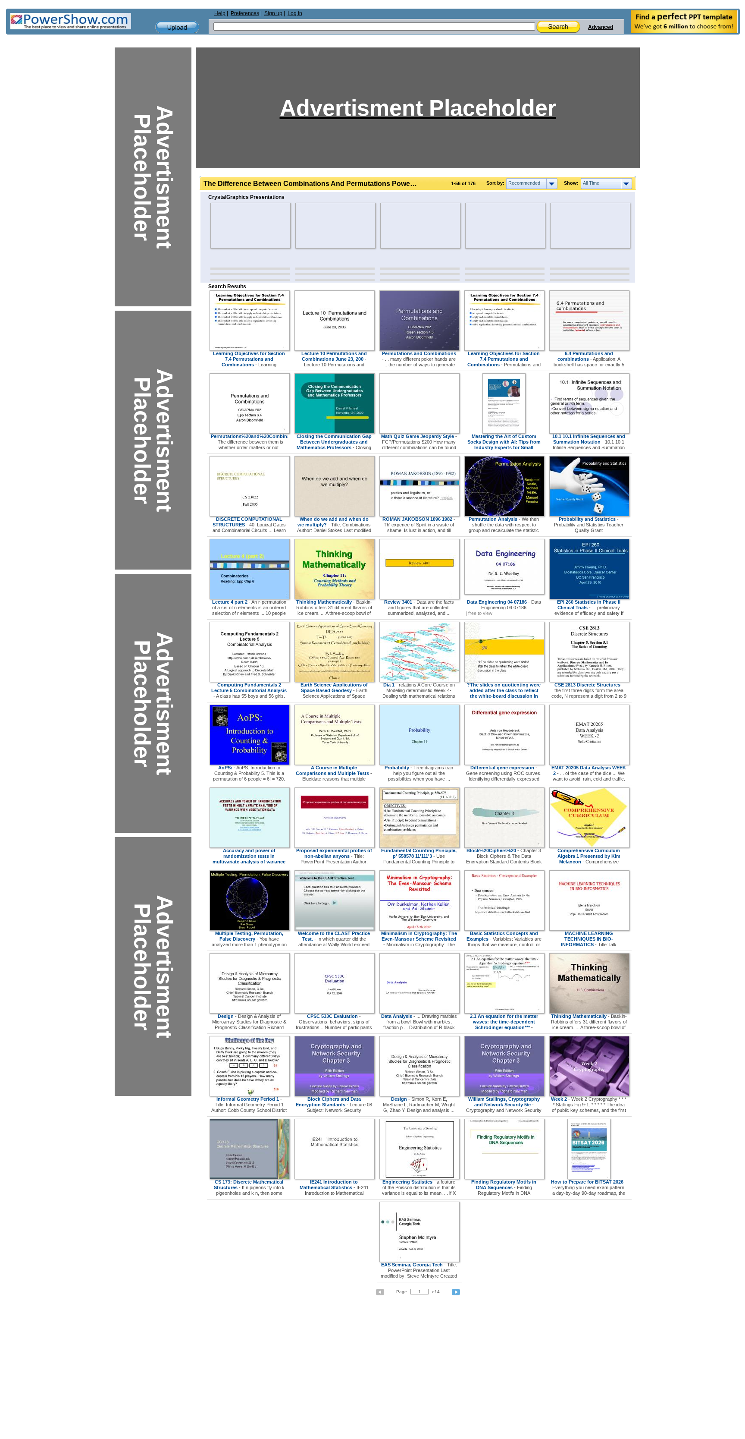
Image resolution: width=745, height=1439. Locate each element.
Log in (295, 13)
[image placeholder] (235, 226)
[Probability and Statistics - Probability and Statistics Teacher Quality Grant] (589, 514)
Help (219, 13)
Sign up (273, 13)
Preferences (245, 13)
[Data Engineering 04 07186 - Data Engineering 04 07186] (504, 592)
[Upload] (177, 27)
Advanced (600, 27)
